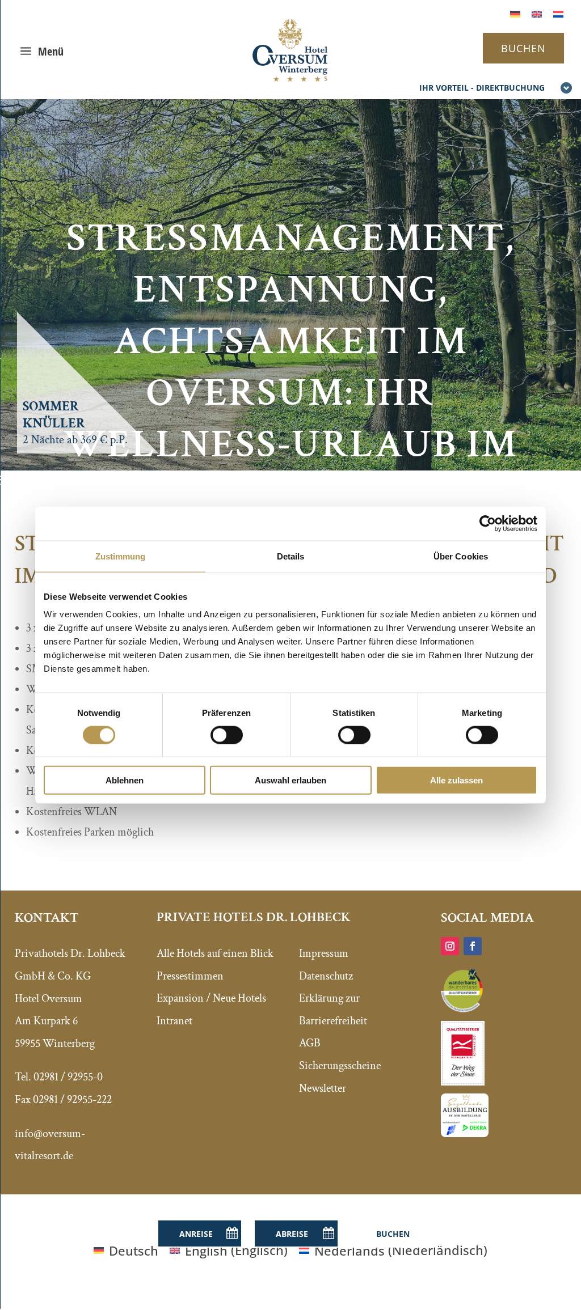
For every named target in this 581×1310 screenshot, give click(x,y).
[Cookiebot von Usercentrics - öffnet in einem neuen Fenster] (487, 523)
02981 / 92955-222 (72, 1099)
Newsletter (322, 1088)
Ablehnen (125, 780)
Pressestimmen (190, 976)
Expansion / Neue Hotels (211, 998)
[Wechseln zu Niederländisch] (558, 12)
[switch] (226, 735)
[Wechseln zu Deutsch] (515, 12)
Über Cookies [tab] (460, 556)
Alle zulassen (456, 780)
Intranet (174, 1021)
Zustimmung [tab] (120, 556)
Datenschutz (326, 976)
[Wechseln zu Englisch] (537, 12)
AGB (310, 1043)
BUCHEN (523, 48)
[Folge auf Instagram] (450, 946)
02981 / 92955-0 (68, 1077)
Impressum (323, 953)
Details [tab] (291, 556)
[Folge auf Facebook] (473, 946)
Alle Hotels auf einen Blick (215, 953)
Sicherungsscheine (340, 1065)
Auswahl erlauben (290, 780)
